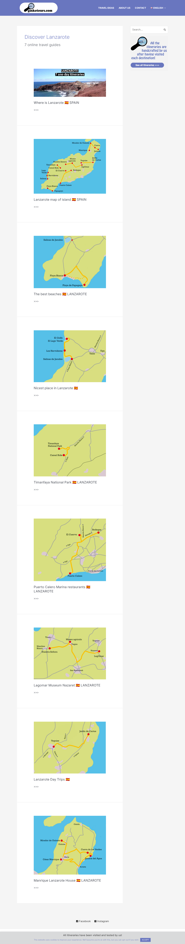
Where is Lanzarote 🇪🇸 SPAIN (56, 103)
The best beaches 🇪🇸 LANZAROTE (60, 294)
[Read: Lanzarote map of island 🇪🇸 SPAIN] (70, 166)
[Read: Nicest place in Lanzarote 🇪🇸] (70, 356)
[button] (164, 8)
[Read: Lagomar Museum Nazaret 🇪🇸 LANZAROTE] (70, 653)
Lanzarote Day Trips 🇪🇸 (52, 779)
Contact (140, 8)
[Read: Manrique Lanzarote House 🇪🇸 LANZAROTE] (70, 844)
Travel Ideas (106, 8)
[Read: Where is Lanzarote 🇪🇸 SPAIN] (70, 82)
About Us (124, 8)
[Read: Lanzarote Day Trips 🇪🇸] (70, 747)
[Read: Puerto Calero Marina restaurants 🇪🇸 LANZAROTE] (70, 549)
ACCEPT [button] (145, 940)
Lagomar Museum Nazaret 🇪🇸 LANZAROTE (67, 685)
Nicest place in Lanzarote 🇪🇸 (56, 388)
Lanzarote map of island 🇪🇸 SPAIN (60, 199)
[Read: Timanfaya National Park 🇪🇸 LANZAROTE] (70, 450)
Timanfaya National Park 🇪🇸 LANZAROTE (65, 482)
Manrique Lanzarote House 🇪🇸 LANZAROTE (67, 880)
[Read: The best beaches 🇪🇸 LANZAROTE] (70, 261)
